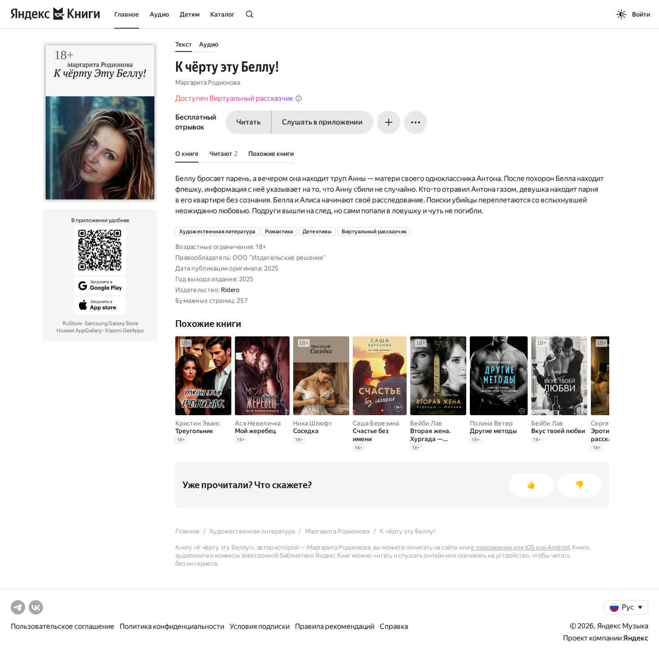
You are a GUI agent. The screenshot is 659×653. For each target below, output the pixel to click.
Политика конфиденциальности (172, 626)
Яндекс (635, 638)
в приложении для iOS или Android (520, 547)
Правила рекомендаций (334, 626)
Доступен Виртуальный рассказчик (234, 98)
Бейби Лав (426, 423)
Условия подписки (260, 626)
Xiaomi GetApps (124, 330)
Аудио (159, 14)
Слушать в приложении (322, 122)
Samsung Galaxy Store (111, 323)
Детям (189, 14)
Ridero (230, 289)
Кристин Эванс (198, 423)
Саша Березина (376, 423)
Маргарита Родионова (207, 82)
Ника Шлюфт (312, 423)
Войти (641, 14)
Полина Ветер (491, 423)
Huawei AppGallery (79, 330)
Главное (126, 14)
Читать (248, 122)
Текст (183, 44)
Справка (394, 626)
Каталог (222, 14)
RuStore (72, 323)
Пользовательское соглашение (62, 626)
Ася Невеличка (258, 423)
